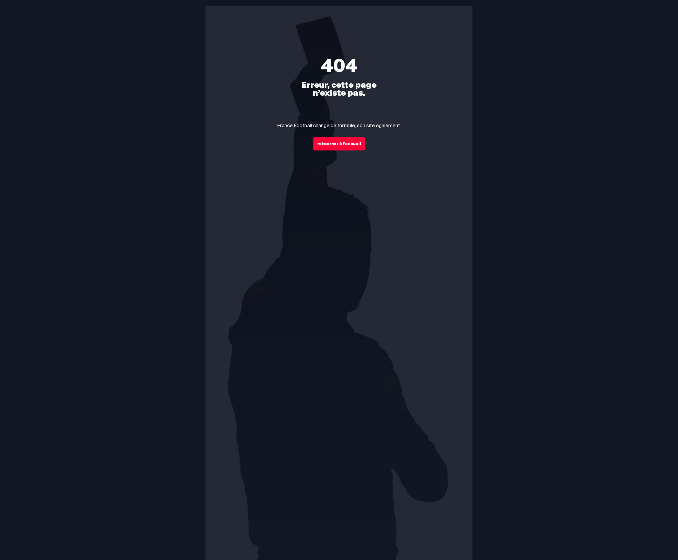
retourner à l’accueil (339, 143)
